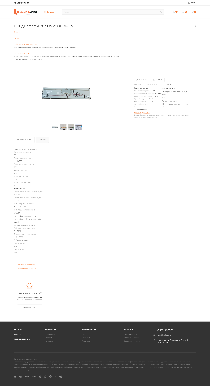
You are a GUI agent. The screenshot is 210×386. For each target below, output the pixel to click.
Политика (86, 341)
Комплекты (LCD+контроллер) (44, 56)
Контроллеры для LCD (23, 56)
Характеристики (24, 140)
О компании (50, 334)
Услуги (17, 334)
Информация (89, 329)
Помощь (128, 329)
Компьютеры (44, 47)
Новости (48, 338)
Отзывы (42, 140)
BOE (169, 84)
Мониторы (18, 47)
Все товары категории (27, 265)
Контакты (49, 341)
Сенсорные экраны (31, 47)
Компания (50, 329)
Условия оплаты (130, 334)
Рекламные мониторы (58, 47)
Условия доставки (131, 338)
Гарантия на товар (132, 341)
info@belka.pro (164, 335)
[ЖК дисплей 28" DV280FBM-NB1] (67, 93)
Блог (84, 334)
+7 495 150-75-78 (22, 3)
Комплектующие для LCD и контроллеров (74, 56)
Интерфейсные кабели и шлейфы (105, 56)
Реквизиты (86, 338)
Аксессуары (72, 47)
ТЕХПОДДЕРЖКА (22, 339)
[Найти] (161, 12)
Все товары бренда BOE (28, 268)
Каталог (18, 329)
